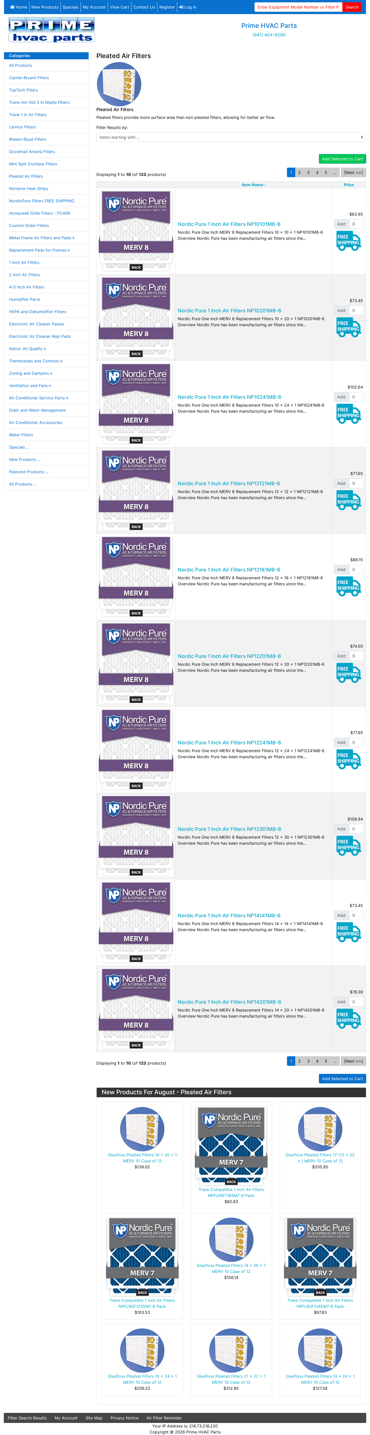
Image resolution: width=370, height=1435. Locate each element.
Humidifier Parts (24, 299)
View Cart (119, 7)
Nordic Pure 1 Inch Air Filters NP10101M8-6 (229, 224)
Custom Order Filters (29, 225)
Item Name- (253, 184)
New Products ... (24, 459)
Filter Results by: (112, 127)
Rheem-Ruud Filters (27, 139)
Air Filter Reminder (164, 1417)
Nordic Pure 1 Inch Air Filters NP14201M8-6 (229, 1002)
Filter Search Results (27, 1417)
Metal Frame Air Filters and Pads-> (42, 237)
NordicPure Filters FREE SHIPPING (41, 200)
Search (352, 7)
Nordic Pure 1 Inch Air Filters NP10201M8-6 (229, 311)
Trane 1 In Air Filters (28, 114)
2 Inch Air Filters (24, 274)
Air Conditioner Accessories (35, 422)
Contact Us (144, 7)
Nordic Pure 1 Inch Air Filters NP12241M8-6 (229, 743)
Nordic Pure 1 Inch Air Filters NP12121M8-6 (229, 484)
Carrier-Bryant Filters (29, 77)
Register (167, 7)
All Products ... (22, 484)
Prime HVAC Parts (203, 1431)
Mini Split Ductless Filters (33, 163)
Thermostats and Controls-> (36, 360)
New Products (44, 7)
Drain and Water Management (37, 410)
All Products (20, 65)
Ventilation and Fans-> (30, 385)
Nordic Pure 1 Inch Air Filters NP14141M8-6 (229, 916)
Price (349, 184)
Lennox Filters (22, 126)
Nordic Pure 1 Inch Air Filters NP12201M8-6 (229, 656)
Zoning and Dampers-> (31, 373)
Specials (71, 7)
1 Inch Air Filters (24, 262)
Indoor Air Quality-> (27, 348)
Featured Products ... (28, 471)
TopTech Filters (23, 89)
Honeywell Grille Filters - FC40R (39, 213)
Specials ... (19, 447)
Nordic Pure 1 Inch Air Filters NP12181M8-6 (229, 570)
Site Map (94, 1417)
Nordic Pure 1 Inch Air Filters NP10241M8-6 (229, 397)
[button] (354, 1420)
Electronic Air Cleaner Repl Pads (40, 336)
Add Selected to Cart (342, 158)
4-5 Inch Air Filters (26, 287)
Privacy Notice (124, 1417)
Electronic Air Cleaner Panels (36, 323)
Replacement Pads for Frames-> (39, 250)
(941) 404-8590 (269, 34)
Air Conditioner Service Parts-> (38, 397)
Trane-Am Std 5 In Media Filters (39, 102)
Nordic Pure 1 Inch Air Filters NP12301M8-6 (229, 829)
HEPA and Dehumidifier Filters (37, 311)
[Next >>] (353, 172)
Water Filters (21, 434)
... (335, 172)
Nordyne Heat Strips (28, 188)
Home (21, 7)
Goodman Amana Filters (32, 151)
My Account (94, 7)
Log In (189, 7)
